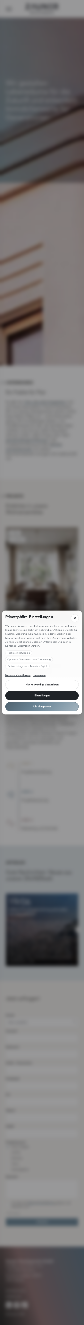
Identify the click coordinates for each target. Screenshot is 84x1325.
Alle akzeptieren (42, 706)
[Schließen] (75, 618)
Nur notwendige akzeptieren (42, 684)
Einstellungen (42, 695)
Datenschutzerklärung (17, 674)
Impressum (39, 674)
